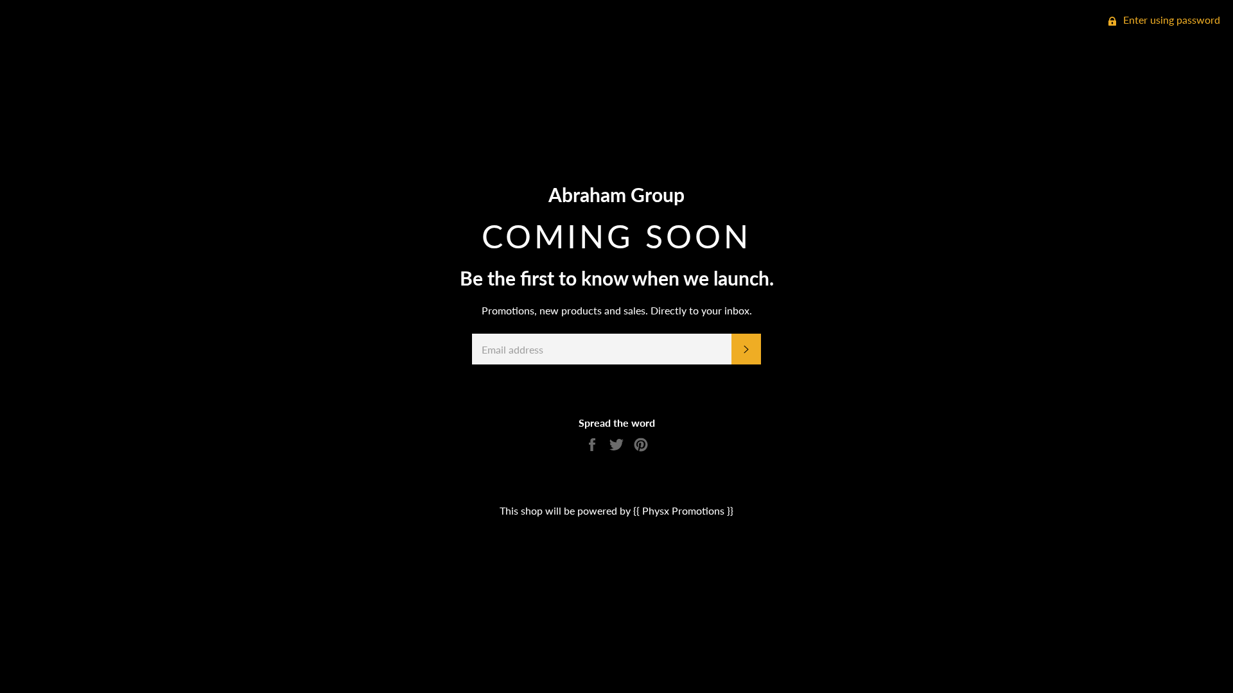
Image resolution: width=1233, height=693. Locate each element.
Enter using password (1170, 19)
